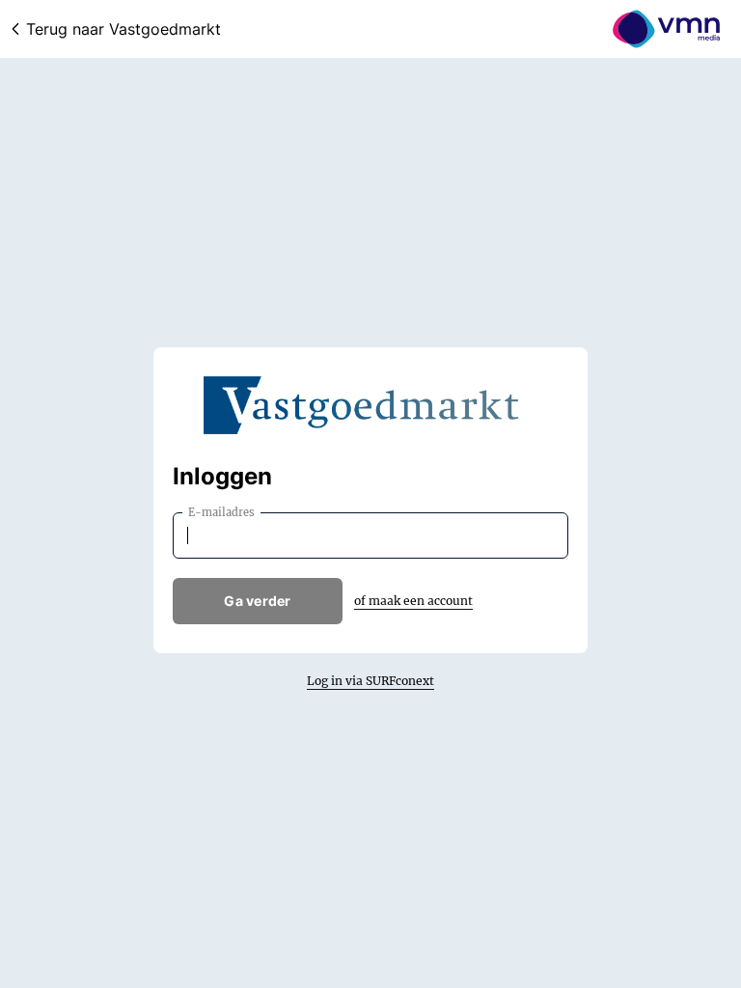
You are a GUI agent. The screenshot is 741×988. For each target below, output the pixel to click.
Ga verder (257, 600)
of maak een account (413, 600)
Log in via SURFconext (370, 680)
